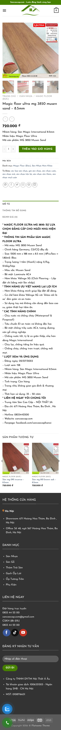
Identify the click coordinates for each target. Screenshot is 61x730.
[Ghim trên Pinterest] (29, 184)
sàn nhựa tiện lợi (24, 174)
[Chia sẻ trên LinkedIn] (34, 184)
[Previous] (8, 50)
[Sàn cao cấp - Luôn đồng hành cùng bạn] (30, 10)
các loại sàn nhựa (19, 171)
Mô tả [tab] (6, 204)
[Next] (53, 50)
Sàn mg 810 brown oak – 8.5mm (44, 481)
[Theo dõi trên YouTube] (23, 633)
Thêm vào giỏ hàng (37, 149)
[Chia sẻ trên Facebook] (11, 184)
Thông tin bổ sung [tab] (14, 211)
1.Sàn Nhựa (25, 96)
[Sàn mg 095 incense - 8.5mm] (15, 458)
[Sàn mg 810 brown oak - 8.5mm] (45, 458)
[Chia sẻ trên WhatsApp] (5, 184)
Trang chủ (9, 96)
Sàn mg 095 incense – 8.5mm (13, 481)
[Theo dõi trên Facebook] (6, 633)
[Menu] (4, 10)
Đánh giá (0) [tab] (9, 217)
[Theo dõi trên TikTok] (15, 633)
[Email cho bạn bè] (23, 184)
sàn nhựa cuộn (49, 171)
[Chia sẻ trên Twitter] (17, 184)
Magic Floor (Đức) (22, 166)
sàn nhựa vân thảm (42, 174)
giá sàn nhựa (35, 171)
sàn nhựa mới (8, 174)
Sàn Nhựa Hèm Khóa (42, 166)
